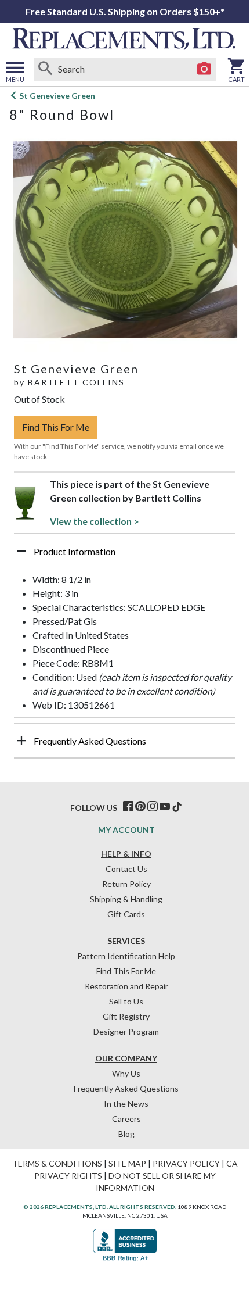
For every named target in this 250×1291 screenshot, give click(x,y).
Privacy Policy (186, 1163)
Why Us (126, 1073)
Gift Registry (126, 1016)
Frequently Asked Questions (126, 1088)
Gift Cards (126, 914)
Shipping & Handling (126, 899)
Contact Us (126, 869)
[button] (124, 555)
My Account (126, 830)
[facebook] (128, 806)
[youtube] (165, 806)
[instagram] (152, 806)
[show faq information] (21, 740)
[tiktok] (177, 806)
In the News (126, 1103)
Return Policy (126, 884)
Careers (126, 1119)
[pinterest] (140, 806)
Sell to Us (126, 1001)
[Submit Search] (45, 69)
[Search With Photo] (204, 69)
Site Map (127, 1163)
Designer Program (126, 1031)
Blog (126, 1134)
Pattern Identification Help (126, 956)
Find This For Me (55, 426)
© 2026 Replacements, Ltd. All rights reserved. (99, 1206)
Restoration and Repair (126, 986)
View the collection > (94, 521)
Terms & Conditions (57, 1163)
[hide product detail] (21, 551)
